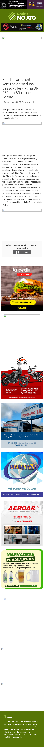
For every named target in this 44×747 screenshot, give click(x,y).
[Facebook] (17, 252)
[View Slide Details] (22, 4)
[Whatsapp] (26, 252)
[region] (22, 4)
